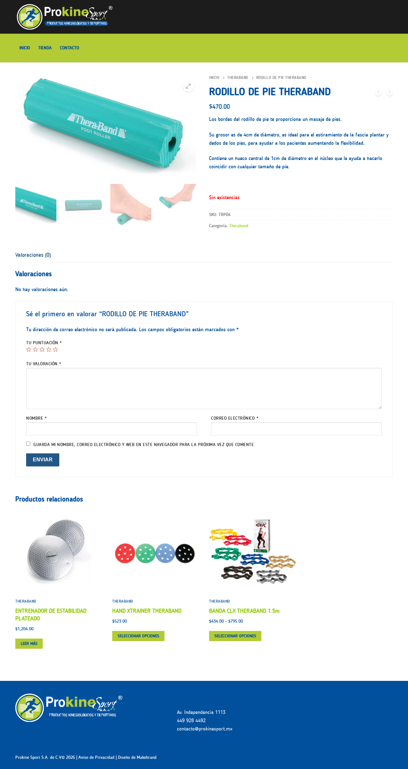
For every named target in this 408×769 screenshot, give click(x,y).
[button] (188, 86)
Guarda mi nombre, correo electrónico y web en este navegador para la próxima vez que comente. (144, 444)
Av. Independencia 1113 (201, 712)
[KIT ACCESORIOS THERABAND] (378, 93)
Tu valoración (44, 364)
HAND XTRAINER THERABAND (146, 610)
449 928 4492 (191, 720)
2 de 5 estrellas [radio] (35, 349)
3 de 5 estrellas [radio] (42, 349)
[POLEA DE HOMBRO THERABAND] (389, 93)
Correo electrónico (235, 418)
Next (189, 152)
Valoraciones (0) (33, 255)
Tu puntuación (44, 343)
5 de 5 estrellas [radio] (55, 349)
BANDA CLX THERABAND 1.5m (244, 610)
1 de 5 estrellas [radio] (28, 349)
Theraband (237, 77)
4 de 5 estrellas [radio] (48, 349)
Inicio (214, 77)
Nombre (36, 418)
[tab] (33, 255)
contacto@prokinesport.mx (204, 729)
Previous (29, 152)
